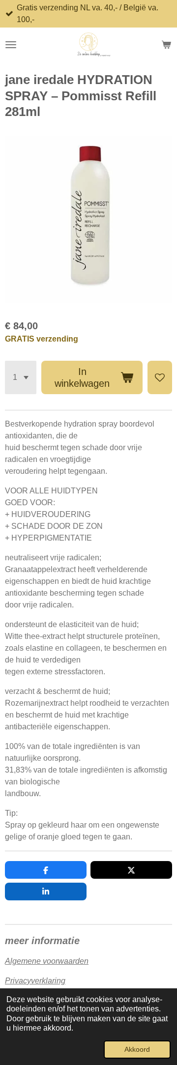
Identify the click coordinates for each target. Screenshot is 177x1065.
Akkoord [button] (137, 1049)
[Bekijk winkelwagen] (166, 45)
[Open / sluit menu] (11, 45)
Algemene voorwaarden (46, 961)
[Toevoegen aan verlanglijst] (160, 377)
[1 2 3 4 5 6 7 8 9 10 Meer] (20, 377)
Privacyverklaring (35, 981)
